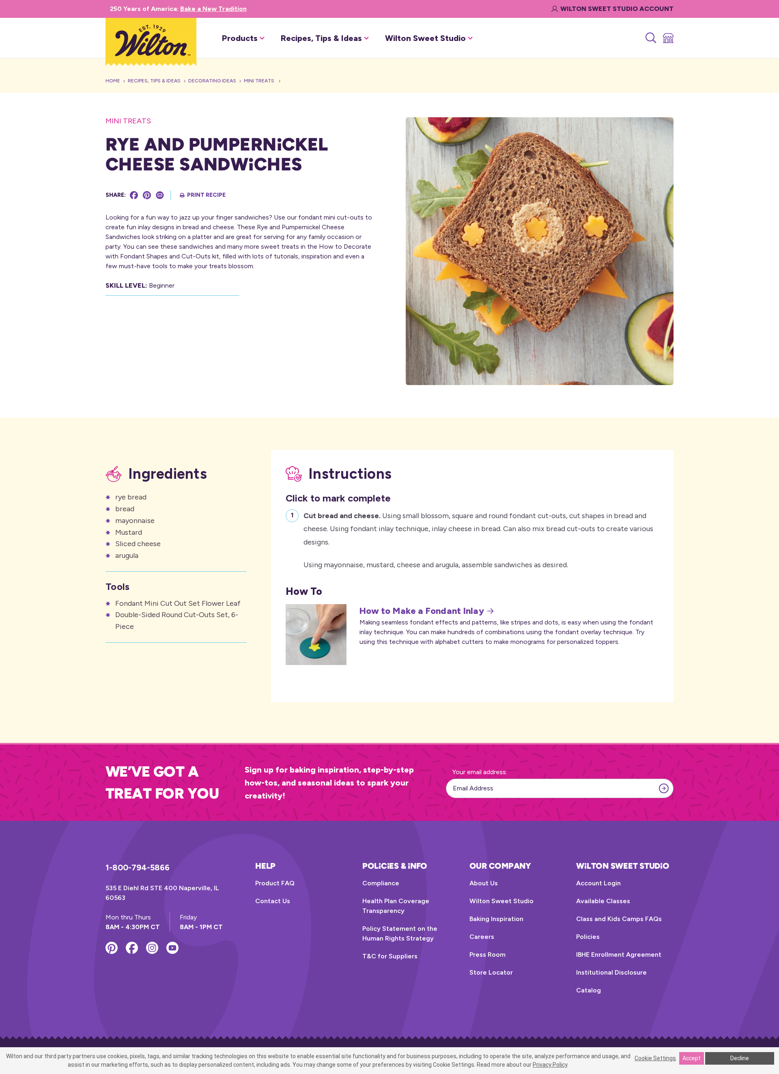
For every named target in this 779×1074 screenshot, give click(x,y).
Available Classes (603, 901)
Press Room (487, 954)
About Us (483, 883)
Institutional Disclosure (611, 972)
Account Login (598, 883)
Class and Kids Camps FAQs (619, 919)
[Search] (650, 38)
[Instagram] (152, 948)
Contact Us (272, 901)
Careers (481, 937)
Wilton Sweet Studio (501, 901)
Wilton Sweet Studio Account (617, 9)
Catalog (588, 990)
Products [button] (240, 38)
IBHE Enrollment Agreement (618, 954)
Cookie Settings (655, 1058)
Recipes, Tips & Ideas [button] (321, 38)
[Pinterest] (147, 195)
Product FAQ (275, 883)
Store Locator (491, 972)
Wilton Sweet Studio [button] (425, 38)
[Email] (160, 195)
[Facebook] (134, 195)
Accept (691, 1058)
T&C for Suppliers (389, 956)
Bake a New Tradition (213, 9)
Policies (588, 937)
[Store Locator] (668, 38)
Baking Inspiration (496, 919)
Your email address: (479, 772)
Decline (739, 1058)
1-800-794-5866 (137, 867)
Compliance (380, 883)
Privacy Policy (550, 1064)
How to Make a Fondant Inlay (421, 611)
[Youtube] (172, 948)
